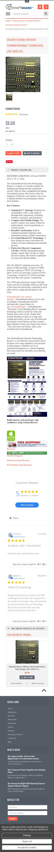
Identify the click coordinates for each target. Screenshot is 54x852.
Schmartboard (13, 108)
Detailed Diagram (14, 456)
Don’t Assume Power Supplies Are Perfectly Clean (26, 771)
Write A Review (27, 505)
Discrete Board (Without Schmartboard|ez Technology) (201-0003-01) (27, 667)
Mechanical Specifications (18, 460)
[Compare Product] (40, 7)
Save (10, 162)
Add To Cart (28, 677)
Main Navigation (8, 13)
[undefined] (23, 91)
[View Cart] (46, 7)
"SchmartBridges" (18, 307)
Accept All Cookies (27, 847)
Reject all (27, 841)
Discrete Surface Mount (16, 25)
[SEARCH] (45, 13)
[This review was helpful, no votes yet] (38, 564)
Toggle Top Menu (27, 1)
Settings (27, 835)
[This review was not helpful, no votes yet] (43, 564)
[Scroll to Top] (45, 691)
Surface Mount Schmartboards (26, 21)
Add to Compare (38, 683)
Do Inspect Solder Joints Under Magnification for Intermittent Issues (23, 757)
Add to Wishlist (16, 683)
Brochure (11, 449)
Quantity (9, 140)
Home (8, 21)
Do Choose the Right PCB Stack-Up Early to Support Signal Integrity (26, 784)
